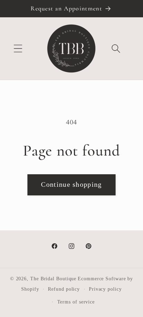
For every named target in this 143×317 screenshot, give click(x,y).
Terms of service (76, 302)
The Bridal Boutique (53, 278)
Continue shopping (71, 184)
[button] (18, 49)
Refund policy (64, 289)
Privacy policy (105, 289)
